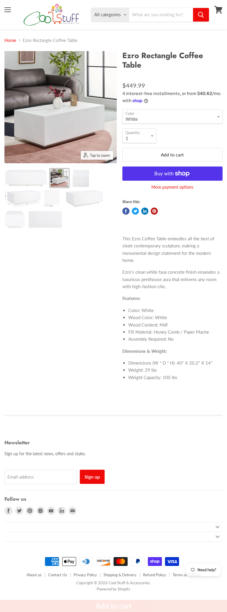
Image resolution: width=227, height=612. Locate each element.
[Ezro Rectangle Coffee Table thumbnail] (26, 178)
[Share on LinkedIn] (144, 211)
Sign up (92, 476)
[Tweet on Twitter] (135, 211)
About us (34, 574)
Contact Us (57, 574)
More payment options (172, 187)
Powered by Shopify (113, 589)
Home (10, 40)
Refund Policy (154, 574)
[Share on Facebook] (125, 211)
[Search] (201, 15)
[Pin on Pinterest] (154, 211)
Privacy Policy (85, 574)
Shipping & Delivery (120, 574)
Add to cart (113, 606)
